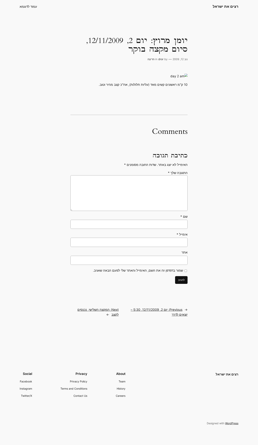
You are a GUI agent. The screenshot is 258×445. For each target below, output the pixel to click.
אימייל (182, 234)
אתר (185, 252)
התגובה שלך (178, 173)
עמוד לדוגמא (28, 6)
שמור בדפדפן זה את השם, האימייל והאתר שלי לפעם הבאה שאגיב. (138, 270)
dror (160, 59)
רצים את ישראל (225, 6)
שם (184, 216)
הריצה (151, 59)
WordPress (231, 423)
